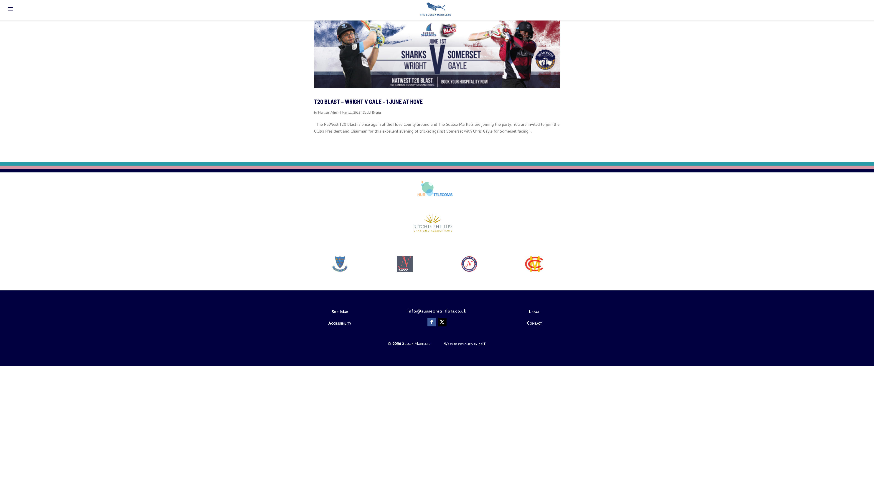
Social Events (372, 112)
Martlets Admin (328, 112)
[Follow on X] (442, 322)
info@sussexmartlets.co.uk (436, 311)
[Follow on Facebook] (431, 322)
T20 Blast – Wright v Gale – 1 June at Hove (368, 101)
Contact (534, 323)
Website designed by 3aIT (465, 344)
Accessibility (339, 323)
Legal (534, 312)
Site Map (339, 312)
